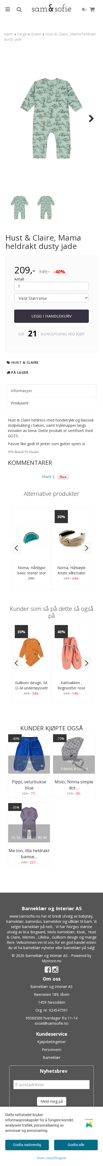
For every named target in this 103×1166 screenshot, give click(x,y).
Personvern (51, 1049)
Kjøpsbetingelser (51, 1041)
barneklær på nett (37, 926)
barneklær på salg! (79, 947)
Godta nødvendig (27, 1145)
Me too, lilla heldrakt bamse (29, 853)
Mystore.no (51, 960)
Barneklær (51, 1057)
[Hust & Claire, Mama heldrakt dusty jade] (51, 118)
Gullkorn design (65, 937)
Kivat (81, 931)
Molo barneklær (60, 931)
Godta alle (76, 1145)
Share (47, 476)
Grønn (36, 34)
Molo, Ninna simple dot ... (74, 784)
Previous (14, 118)
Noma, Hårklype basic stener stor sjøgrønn (31, 573)
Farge (22, 34)
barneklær (15, 921)
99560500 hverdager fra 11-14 (51, 1018)
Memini (28, 937)
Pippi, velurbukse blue (29, 784)
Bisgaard (37, 931)
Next (88, 118)
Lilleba (43, 937)
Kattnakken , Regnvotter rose (71, 685)
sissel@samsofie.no (51, 1023)
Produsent (20, 402)
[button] (17, 548)
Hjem (8, 34)
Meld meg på (51, 1101)
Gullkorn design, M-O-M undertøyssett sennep (31, 688)
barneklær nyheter (38, 947)
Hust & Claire (25, 362)
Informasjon (21, 390)
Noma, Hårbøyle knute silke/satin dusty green (71, 573)
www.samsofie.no (25, 916)
